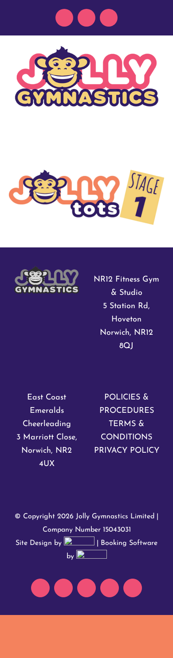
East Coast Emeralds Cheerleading (47, 411)
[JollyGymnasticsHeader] (86, 48)
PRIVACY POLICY (126, 451)
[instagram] (109, 18)
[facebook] (86, 18)
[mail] (64, 18)
